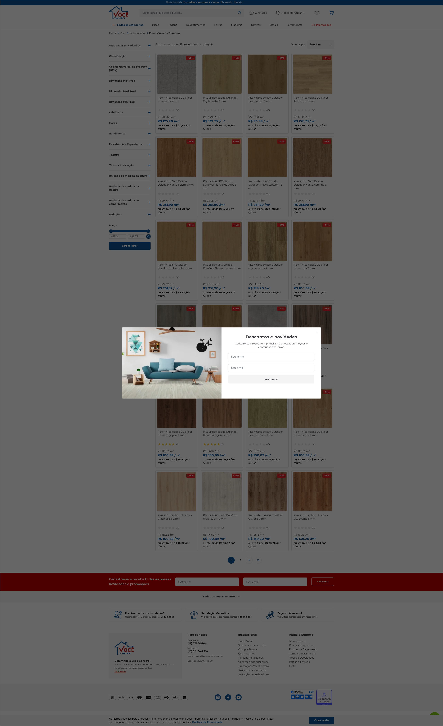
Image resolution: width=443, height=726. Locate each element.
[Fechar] (317, 331)
